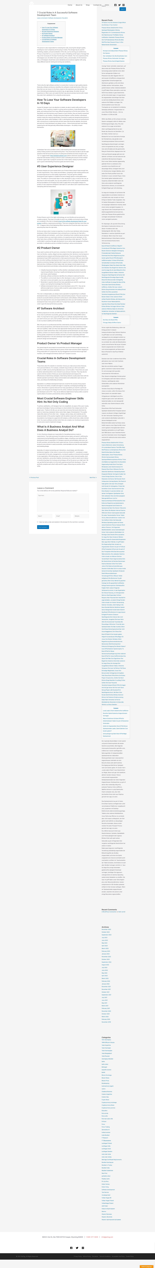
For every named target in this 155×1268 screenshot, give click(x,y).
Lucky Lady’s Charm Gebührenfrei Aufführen (115, 710)
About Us (79, 5)
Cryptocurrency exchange (109, 1102)
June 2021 (105, 1000)
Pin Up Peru (105, 1181)
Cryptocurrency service (108, 1108)
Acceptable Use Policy (118, 1256)
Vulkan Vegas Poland (108, 1200)
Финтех (104, 1211)
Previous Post (34, 477)
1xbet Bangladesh (107, 1053)
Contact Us (97, 5)
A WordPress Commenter (109, 912)
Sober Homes (106, 1184)
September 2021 (106, 995)
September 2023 (106, 935)
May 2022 (104, 973)
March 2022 (105, 978)
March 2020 (105, 1016)
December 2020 (106, 1011)
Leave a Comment (42, 18)
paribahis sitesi (106, 1176)
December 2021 (106, 986)
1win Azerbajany (106, 1039)
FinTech (104, 1121)
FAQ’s (107, 5)
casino (103, 1089)
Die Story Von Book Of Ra (110, 320)
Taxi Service (105, 1192)
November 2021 (106, 989)
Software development (54, 18)
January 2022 (105, 984)
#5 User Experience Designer (50, 31)
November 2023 (106, 929)
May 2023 (104, 943)
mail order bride (106, 1154)
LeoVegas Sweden (107, 1151)
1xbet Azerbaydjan (107, 1050)
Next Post (93, 477)
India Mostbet (105, 1135)
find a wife (105, 1116)
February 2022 (106, 981)
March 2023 (105, 948)
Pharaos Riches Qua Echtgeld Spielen (113, 61)
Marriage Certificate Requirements (112, 1159)
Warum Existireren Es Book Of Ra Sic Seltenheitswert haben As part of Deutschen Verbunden (116, 721)
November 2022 (106, 956)
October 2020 (106, 1014)
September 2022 (106, 962)
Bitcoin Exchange (107, 1075)
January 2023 (106, 954)
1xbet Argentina (106, 1045)
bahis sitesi (105, 1064)
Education (104, 1110)
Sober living (105, 1187)
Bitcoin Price (105, 1080)
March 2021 (105, 1005)
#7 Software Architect (48, 35)
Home (70, 5)
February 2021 (106, 1008)
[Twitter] (119, 5)
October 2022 (106, 959)
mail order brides (106, 1157)
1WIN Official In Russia (108, 1042)
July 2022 (104, 967)
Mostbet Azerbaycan (107, 1162)
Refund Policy (87, 1256)
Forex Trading (106, 1127)
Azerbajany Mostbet (107, 1059)
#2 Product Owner (47, 33)
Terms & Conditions (105, 1256)
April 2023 (105, 945)
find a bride (105, 1113)
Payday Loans (106, 1178)
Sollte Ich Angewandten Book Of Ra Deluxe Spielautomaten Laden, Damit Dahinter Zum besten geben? (115, 728)
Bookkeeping (105, 1083)
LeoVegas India (106, 1146)
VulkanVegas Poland (107, 1203)
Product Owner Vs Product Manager (52, 37)
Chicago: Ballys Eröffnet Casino (112, 322)
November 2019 (106, 1022)
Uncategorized (106, 1195)
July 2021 (104, 997)
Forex (103, 1124)
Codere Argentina (107, 1094)
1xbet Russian (106, 1056)
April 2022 (105, 975)
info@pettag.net (107, 1237)
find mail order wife (107, 1119)
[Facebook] (115, 5)
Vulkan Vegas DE (106, 1198)
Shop (88, 5)
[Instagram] (123, 5)
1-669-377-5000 (92, 1237)
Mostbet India (105, 1168)
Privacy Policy (78, 1256)
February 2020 (106, 1019)
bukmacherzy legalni (108, 1086)
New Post (104, 1173)
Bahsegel (104, 1067)
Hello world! (121, 912)
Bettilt (103, 1072)
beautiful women (106, 1069)
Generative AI (105, 1129)
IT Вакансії (105, 1138)
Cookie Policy (130, 1256)
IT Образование (106, 1140)
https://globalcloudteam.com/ (58, 155)
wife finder (105, 1206)
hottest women (106, 1132)
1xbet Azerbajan (106, 1048)
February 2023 (106, 951)
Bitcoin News (105, 1078)
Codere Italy (105, 1097)
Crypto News (105, 1099)
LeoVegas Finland (107, 1143)
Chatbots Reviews (107, 1091)
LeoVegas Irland (106, 1148)
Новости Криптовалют (108, 1208)
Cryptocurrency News (108, 1105)
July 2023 (104, 937)
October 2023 (106, 932)
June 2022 (105, 970)
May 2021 (104, 1003)
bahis (103, 1061)
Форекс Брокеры (107, 1214)
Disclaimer (95, 1256)
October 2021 (105, 992)
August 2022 (105, 965)
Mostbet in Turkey (107, 1165)
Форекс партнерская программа (111, 1219)
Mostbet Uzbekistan (107, 1170)
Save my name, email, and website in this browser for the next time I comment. (61, 522)
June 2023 (105, 940)
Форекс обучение (107, 1217)
